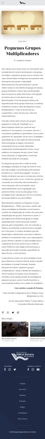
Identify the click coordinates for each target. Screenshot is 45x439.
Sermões (22, 395)
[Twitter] (14, 369)
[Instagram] (9, 369)
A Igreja (22, 383)
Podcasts (22, 401)
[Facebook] (5, 369)
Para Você (22, 389)
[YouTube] (38, 369)
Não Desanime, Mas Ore (9, 339)
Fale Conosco (22, 419)
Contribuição (22, 413)
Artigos (22, 407)
